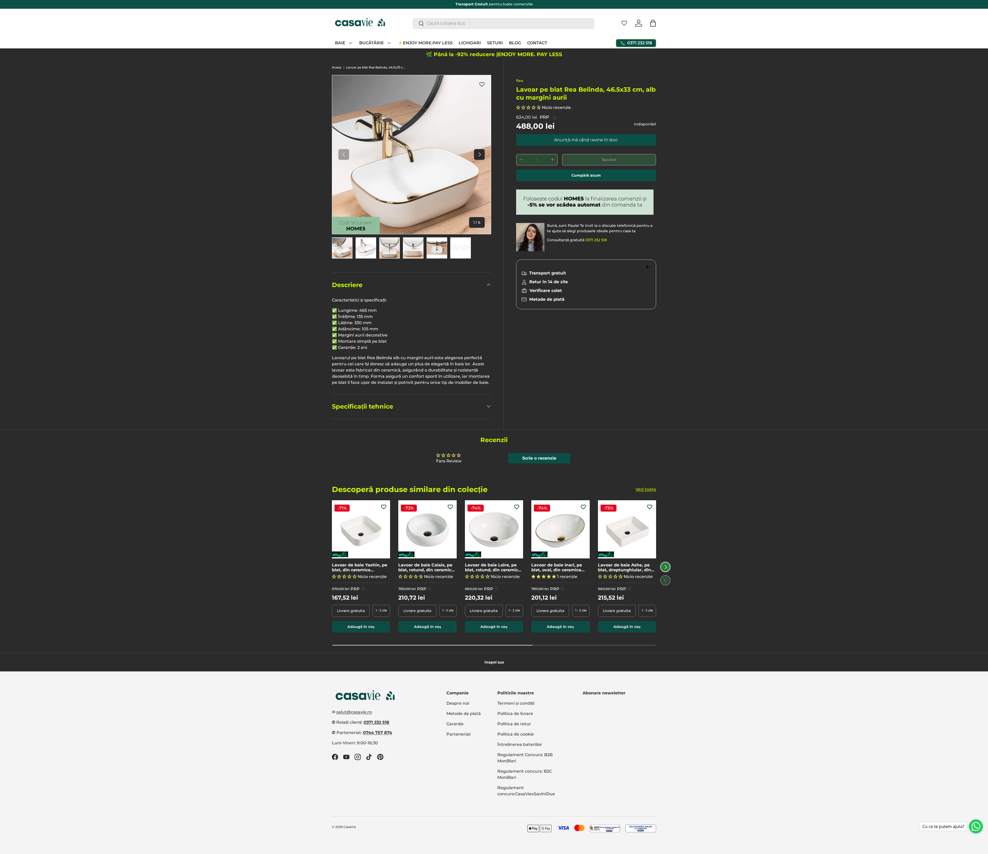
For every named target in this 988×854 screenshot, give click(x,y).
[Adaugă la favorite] (482, 84)
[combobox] (504, 23)
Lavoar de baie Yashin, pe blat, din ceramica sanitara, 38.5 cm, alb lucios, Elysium (359, 567)
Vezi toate (646, 489)
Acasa (336, 67)
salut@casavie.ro (354, 712)
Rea (519, 80)
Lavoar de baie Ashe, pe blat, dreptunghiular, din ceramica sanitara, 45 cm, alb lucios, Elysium (625, 567)
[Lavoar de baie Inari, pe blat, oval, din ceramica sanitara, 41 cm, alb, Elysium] (560, 529)
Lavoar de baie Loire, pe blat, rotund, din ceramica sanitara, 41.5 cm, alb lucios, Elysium (493, 567)
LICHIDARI (470, 42)
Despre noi (457, 703)
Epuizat (609, 159)
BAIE (340, 42)
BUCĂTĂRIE (371, 42)
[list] (411, 154)
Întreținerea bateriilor (519, 744)
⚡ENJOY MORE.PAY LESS (425, 42)
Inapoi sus (494, 662)
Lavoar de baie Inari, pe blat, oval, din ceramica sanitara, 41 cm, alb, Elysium (556, 567)
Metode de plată (463, 713)
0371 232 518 (596, 240)
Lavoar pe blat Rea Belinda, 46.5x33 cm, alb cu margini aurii (377, 67)
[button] (653, 23)
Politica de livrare (515, 713)
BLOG (515, 42)
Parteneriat (458, 734)
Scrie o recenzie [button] (539, 458)
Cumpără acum (586, 175)
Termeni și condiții (515, 703)
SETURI (495, 42)
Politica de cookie (515, 734)
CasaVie (349, 827)
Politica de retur (514, 723)
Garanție (455, 723)
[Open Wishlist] (624, 23)
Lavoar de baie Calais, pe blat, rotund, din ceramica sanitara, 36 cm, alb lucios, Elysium (426, 567)
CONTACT (537, 42)
